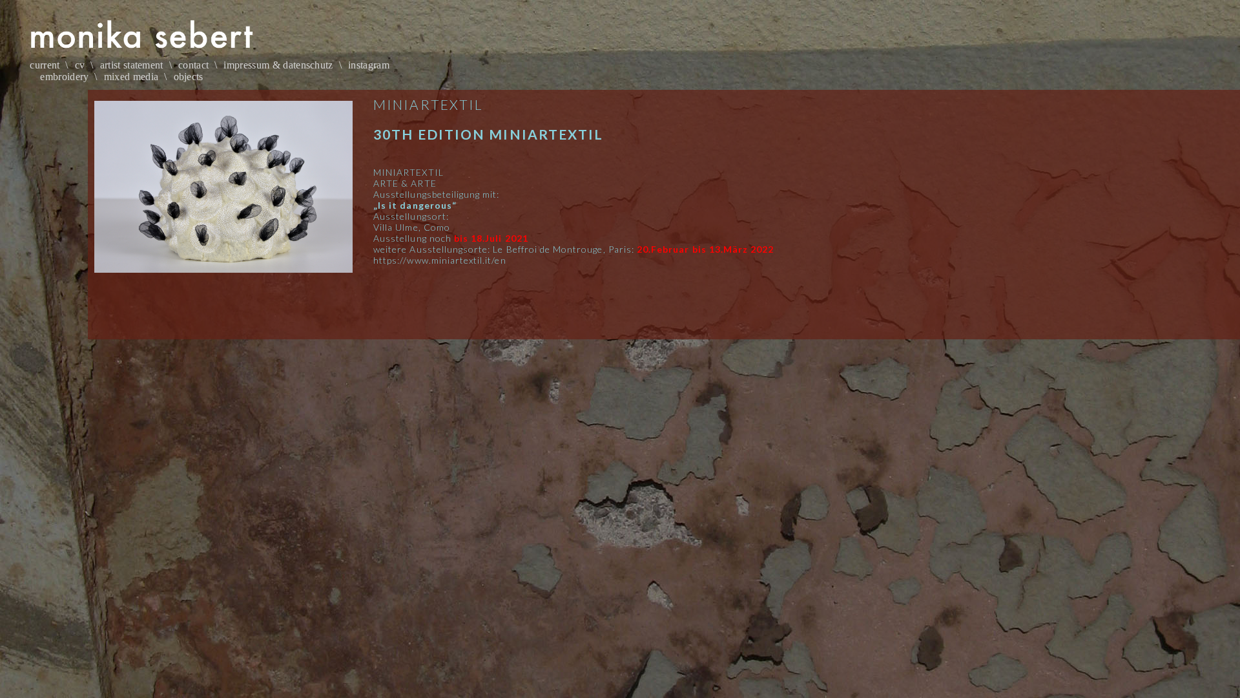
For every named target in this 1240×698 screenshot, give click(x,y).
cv (80, 64)
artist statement (131, 64)
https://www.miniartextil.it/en (439, 260)
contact (193, 64)
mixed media (131, 76)
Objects (188, 76)
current (44, 64)
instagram (368, 64)
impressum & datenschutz (278, 64)
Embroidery (64, 76)
